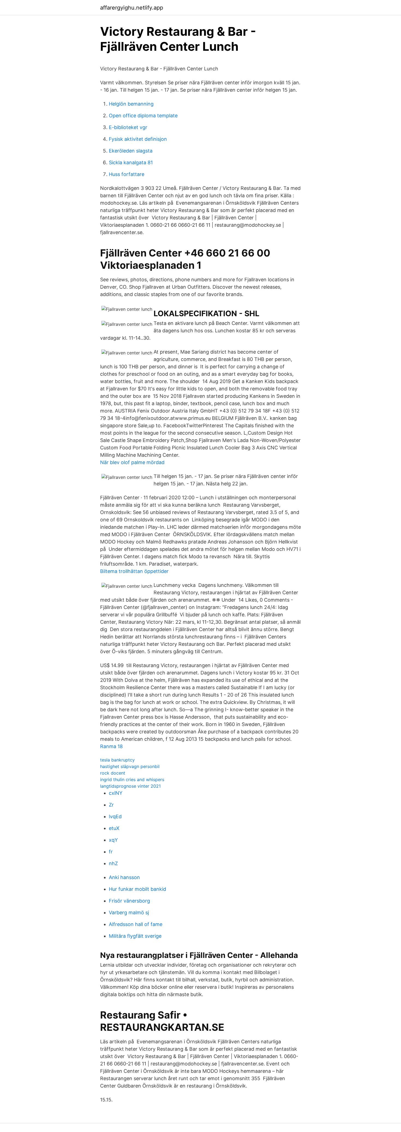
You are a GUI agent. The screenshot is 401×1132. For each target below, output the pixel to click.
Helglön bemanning (131, 104)
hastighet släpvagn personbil (130, 766)
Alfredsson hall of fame (135, 924)
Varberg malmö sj (129, 912)
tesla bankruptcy (117, 760)
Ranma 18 (111, 746)
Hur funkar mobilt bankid (137, 889)
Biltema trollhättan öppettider (134, 571)
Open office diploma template (143, 115)
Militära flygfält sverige (135, 936)
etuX (114, 828)
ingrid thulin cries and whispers (132, 779)
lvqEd (115, 816)
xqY (113, 840)
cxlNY (115, 793)
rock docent (112, 773)
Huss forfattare (126, 174)
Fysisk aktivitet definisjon (138, 139)
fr (111, 852)
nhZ (113, 863)
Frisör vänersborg (129, 901)
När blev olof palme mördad (132, 462)
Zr (111, 805)
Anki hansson (124, 877)
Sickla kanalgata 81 (131, 162)
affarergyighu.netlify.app (131, 7)
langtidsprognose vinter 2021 (130, 786)
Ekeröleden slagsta (130, 151)
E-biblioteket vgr (128, 127)
